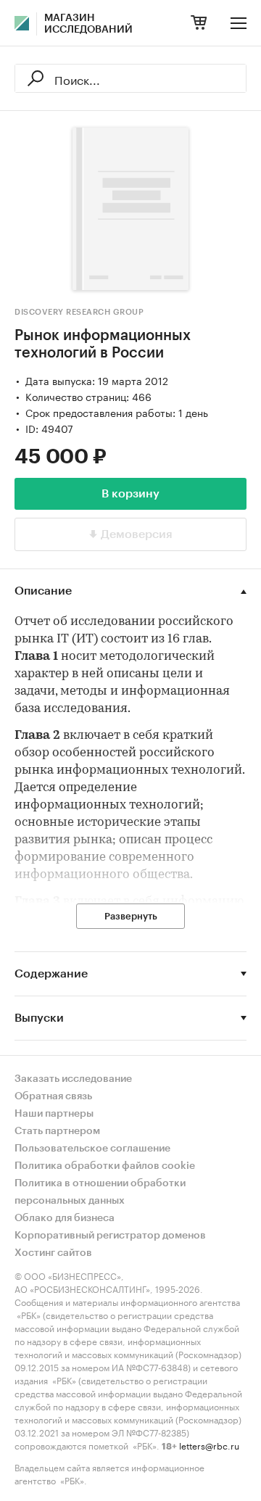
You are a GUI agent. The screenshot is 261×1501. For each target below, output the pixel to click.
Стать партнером (57, 1131)
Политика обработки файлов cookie (104, 1166)
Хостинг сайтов (53, 1253)
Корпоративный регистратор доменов (110, 1236)
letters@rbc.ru (209, 1445)
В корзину (131, 494)
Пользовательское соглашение (92, 1149)
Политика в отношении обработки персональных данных (100, 1192)
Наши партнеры (54, 1114)
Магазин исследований (88, 24)
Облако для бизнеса (64, 1218)
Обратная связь (53, 1096)
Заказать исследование (73, 1079)
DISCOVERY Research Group (79, 312)
